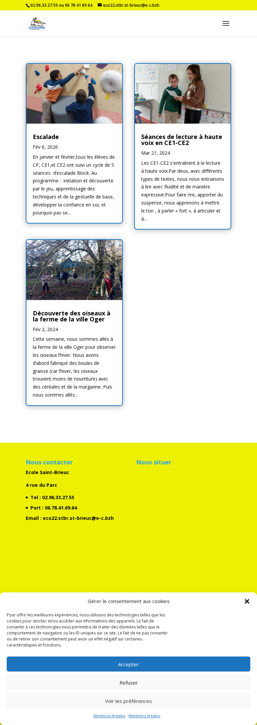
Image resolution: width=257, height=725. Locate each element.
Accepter (128, 664)
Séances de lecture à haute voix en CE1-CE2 (181, 140)
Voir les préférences (128, 701)
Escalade (46, 137)
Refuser (128, 682)
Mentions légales (109, 716)
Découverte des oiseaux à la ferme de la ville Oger (71, 316)
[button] (247, 601)
